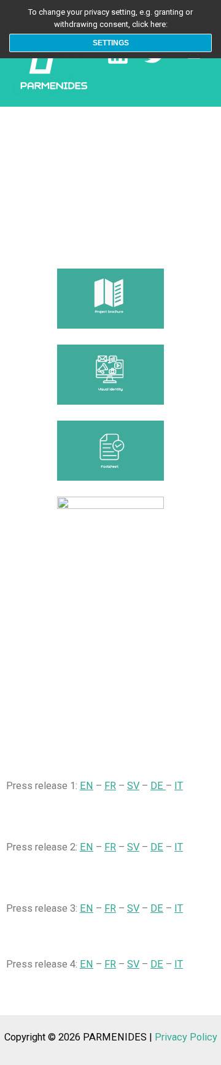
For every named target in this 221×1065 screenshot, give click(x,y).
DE (158, 786)
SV (133, 786)
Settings (111, 43)
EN (86, 786)
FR (110, 786)
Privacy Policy (186, 1037)
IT (178, 786)
